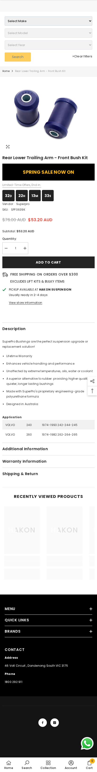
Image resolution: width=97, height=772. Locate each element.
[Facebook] (42, 722)
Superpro (23, 204)
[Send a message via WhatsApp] (87, 743)
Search (18, 57)
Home (6, 71)
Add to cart (48, 262)
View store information (25, 303)
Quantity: (9, 239)
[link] (22, 563)
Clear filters (82, 56)
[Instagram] (54, 722)
